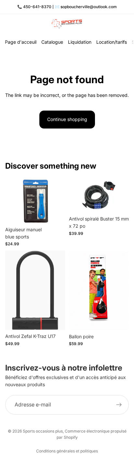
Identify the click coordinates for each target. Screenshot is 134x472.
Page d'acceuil (20, 42)
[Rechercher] (21, 24)
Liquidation (79, 42)
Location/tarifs (111, 42)
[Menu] (7, 23)
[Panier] (126, 24)
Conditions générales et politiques (67, 451)
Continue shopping (67, 119)
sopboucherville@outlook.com (88, 6)
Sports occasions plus (43, 431)
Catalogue (52, 42)
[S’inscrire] (119, 405)
